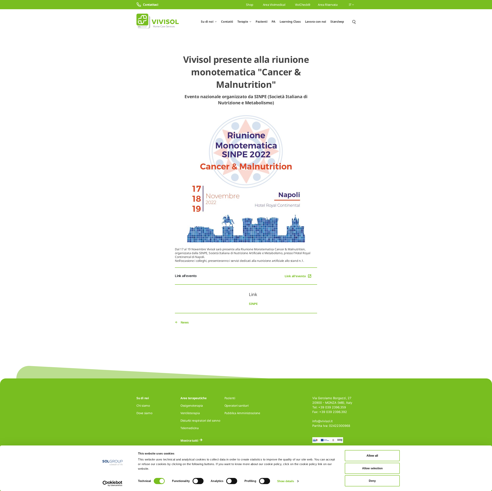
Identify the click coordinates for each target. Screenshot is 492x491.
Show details (285, 481)
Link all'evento (295, 276)
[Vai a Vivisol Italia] (157, 22)
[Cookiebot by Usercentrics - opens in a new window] (112, 483)
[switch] (198, 481)
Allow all (372, 455)
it (350, 4)
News (184, 322)
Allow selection (372, 468)
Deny (372, 480)
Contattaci (150, 4)
